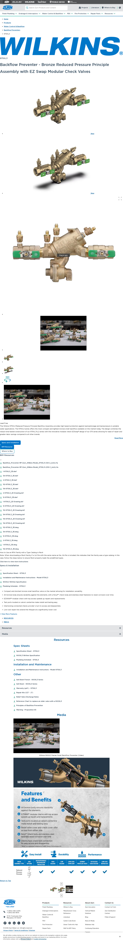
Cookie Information (40, 939)
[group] (63, 255)
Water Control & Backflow (52, 14)
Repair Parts (95, 14)
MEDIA (6, 622)
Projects (85, 8)
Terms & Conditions (21, 930)
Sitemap (32, 930)
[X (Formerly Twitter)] (19, 923)
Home (6, 19)
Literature (95, 8)
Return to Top (5, 881)
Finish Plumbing (8, 14)
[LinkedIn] (15, 923)
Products (7, 23)
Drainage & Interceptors (28, 14)
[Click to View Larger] (61, 787)
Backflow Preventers (12, 30)
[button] (120, 198)
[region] (61, 936)
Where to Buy (109, 8)
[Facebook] (5, 923)
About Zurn (89, 903)
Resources (109, 14)
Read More (119, 438)
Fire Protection (80, 14)
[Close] (1, 570)
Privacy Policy (8, 930)
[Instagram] (10, 923)
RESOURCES (8, 618)
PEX (68, 14)
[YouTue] (24, 923)
